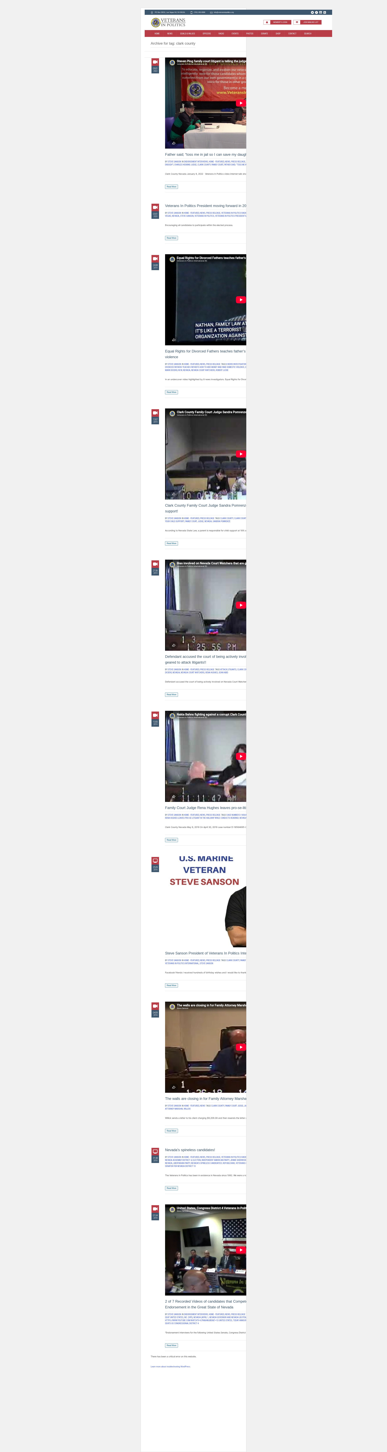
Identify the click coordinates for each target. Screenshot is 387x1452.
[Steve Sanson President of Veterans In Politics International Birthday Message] (241, 901)
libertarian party (181, 1163)
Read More (171, 187)
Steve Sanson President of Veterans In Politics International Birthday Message (227, 953)
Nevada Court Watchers (203, 370)
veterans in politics (204, 216)
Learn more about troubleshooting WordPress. (171, 1366)
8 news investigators (236, 364)
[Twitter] (312, 12)
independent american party (215, 1160)
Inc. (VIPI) (188, 1317)
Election (197, 1160)
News (227, 161)
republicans (229, 1163)
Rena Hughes (211, 672)
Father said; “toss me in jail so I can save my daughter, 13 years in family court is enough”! (237, 154)
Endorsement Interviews (196, 161)
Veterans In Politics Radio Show (236, 213)
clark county (204, 164)
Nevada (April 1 (201, 1317)
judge (201, 521)
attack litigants (228, 669)
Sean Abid (223, 672)
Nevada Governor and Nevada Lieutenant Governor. (234, 1317)
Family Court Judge (234, 1106)
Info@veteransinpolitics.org (224, 12)
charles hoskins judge (185, 164)
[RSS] (324, 12)
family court (217, 164)
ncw (180, 370)
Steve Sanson (187, 216)
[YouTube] (320, 12)
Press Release (238, 161)
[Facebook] (316, 12)
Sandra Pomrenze (221, 521)
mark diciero (171, 370)
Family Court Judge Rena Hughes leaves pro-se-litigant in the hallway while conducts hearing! (239, 808)
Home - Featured (216, 161)
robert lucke (222, 370)
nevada (175, 216)
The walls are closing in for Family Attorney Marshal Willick (212, 1099)
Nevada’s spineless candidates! (190, 1150)
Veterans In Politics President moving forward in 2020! (208, 206)
